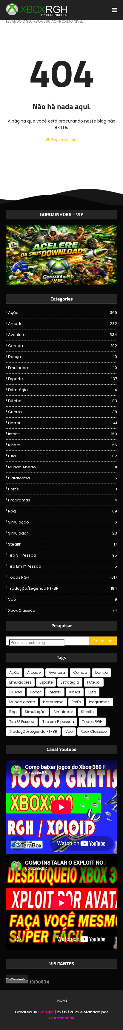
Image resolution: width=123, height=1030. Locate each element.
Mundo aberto (62, 467)
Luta (62, 456)
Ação (62, 312)
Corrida (62, 346)
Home (62, 1000)
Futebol (62, 401)
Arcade (62, 323)
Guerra (62, 412)
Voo (62, 599)
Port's (62, 489)
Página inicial (64, 140)
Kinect (62, 445)
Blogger (46, 1012)
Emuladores (62, 368)
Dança (62, 357)
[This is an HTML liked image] (61, 283)
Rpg (62, 511)
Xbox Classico (62, 610)
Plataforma (62, 478)
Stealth (62, 544)
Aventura (62, 334)
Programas (62, 500)
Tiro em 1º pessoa (62, 566)
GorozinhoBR (61, 1018)
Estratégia (62, 390)
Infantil (62, 434)
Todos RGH (62, 577)
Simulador (62, 533)
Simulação (62, 522)
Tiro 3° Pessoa (62, 555)
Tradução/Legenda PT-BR (62, 588)
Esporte (62, 379)
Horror (62, 423)
